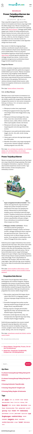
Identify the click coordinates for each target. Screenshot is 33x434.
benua (12, 402)
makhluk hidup (17, 416)
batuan (26, 399)
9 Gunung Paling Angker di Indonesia (14, 391)
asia (13, 399)
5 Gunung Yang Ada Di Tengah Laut (13, 388)
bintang (22, 402)
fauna (3, 408)
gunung (4, 411)
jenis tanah (17, 413)
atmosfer (17, 399)
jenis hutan (11, 413)
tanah (21, 422)
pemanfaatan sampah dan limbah (17, 333)
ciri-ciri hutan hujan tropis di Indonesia (18, 153)
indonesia (24, 411)
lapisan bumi (24, 413)
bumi (5, 339)
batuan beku (20, 88)
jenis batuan (9, 339)
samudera (21, 419)
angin (11, 399)
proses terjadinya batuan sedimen (15, 269)
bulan (26, 402)
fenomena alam (10, 408)
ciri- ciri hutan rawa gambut (15, 149)
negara (11, 419)
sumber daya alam (7, 422)
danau (9, 405)
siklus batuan (5, 55)
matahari (4, 419)
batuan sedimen (12, 88)
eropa (29, 405)
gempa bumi (22, 408)
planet (16, 419)
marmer (13, 339)
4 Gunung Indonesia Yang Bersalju (13, 384)
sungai (16, 422)
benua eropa (16, 402)
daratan (14, 405)
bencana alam (6, 402)
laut (29, 414)
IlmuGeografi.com (10, 431)
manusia (24, 416)
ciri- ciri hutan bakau (11, 151)
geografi (28, 408)
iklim (18, 410)
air (3, 400)
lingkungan (6, 416)
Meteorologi (16, 10)
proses (17, 339)
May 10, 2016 (22, 19)
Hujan (9, 410)
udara (3, 424)
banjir (21, 399)
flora (16, 408)
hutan (14, 411)
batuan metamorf (12, 29)
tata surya (27, 422)
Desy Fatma (13, 19)
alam (7, 400)
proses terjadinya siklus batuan (16, 268)
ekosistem (24, 405)
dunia (18, 405)
